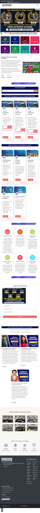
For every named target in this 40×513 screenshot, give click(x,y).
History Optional (20, 197)
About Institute (35, 41)
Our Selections (19, 223)
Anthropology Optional (7, 161)
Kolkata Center (35, 461)
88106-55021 (11, 1)
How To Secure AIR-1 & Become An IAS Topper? (20, 327)
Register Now (20, 316)
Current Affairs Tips (28, 277)
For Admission (28, 223)
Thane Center (35, 476)
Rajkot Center (35, 472)
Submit (36, 90)
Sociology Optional (30, 161)
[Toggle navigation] (37, 5)
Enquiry (9, 139)
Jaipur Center (29, 481)
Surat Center (35, 474)
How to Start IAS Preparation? (19, 83)
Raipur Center (35, 470)
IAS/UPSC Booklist (19, 277)
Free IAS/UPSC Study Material (35, 51)
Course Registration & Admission (25, 42)
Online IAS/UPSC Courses (15, 42)
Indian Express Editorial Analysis (15, 51)
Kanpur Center (29, 483)
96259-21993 (5, 1)
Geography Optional (6, 197)
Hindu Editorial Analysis (5, 51)
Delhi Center (29, 461)
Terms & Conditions (24, 505)
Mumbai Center (35, 466)
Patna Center (35, 468)
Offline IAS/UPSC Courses (5, 42)
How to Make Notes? (28, 83)
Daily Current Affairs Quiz (25, 51)
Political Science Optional (17, 161)
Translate (5, 500)
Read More (9, 127)
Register (5, 137)
